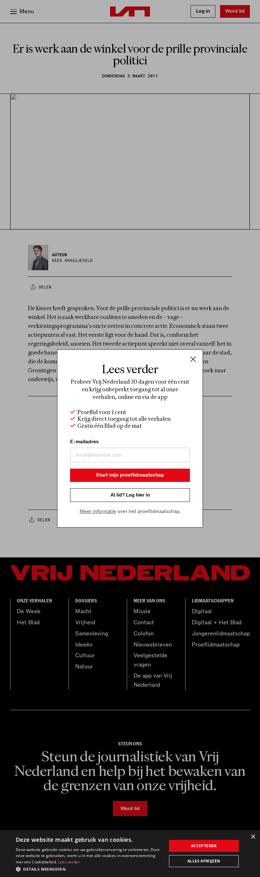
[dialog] (130, 853)
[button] (89, 868)
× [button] (252, 837)
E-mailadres (84, 441)
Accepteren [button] (204, 845)
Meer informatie (98, 511)
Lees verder (69, 862)
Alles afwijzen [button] (203, 861)
